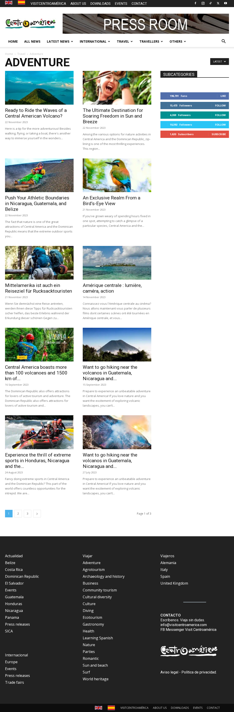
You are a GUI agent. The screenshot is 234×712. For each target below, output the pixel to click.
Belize (10, 562)
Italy (164, 569)
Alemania (168, 562)
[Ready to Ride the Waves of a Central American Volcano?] (39, 88)
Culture (89, 603)
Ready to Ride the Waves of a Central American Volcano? (36, 113)
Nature (89, 644)
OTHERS (176, 41)
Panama (12, 617)
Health (88, 631)
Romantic (91, 658)
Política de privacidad (198, 672)
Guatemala (14, 596)
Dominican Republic (22, 576)
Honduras (13, 603)
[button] (223, 41)
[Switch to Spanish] (22, 2)
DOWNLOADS (100, 4)
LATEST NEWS (58, 41)
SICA (9, 631)
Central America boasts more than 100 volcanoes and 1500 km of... (36, 372)
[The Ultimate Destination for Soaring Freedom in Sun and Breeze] (117, 88)
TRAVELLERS (149, 41)
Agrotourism (94, 569)
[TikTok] (210, 3)
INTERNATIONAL (93, 41)
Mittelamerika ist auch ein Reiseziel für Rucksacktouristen (38, 288)
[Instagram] (202, 3)
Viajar (88, 555)
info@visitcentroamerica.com (183, 625)
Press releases (17, 624)
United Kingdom (174, 583)
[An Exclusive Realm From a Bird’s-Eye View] (117, 175)
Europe (11, 661)
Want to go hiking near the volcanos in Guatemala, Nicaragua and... (110, 372)
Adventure (92, 562)
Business (90, 583)
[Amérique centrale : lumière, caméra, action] (117, 263)
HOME (13, 41)
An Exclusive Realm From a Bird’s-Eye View (111, 200)
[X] (218, 3)
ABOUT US (78, 4)
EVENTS (121, 4)
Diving (88, 610)
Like (223, 96)
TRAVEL (123, 41)
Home (9, 54)
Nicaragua (14, 610)
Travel (21, 54)
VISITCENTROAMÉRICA (48, 4)
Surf (86, 672)
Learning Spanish (98, 637)
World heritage (96, 678)
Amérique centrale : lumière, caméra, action (112, 288)
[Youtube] (225, 3)
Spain (165, 576)
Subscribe (219, 134)
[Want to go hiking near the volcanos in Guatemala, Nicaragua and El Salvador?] (117, 344)
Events (10, 590)
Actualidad (14, 555)
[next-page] (37, 513)
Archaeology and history (104, 576)
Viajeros (167, 555)
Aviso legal (169, 672)
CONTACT (139, 4)
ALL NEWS (32, 41)
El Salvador (14, 583)
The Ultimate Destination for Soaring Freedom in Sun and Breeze (113, 116)
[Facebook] (195, 3)
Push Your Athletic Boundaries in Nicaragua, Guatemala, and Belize (37, 203)
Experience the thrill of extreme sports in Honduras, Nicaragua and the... (38, 460)
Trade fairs (14, 682)
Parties (89, 651)
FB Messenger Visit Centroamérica (188, 629)
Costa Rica (14, 569)
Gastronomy (93, 624)
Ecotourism (92, 617)
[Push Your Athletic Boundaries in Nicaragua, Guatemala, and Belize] (39, 175)
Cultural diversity (97, 596)
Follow (220, 105)
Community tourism (100, 590)
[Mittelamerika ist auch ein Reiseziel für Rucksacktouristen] (39, 263)
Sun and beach (95, 665)
